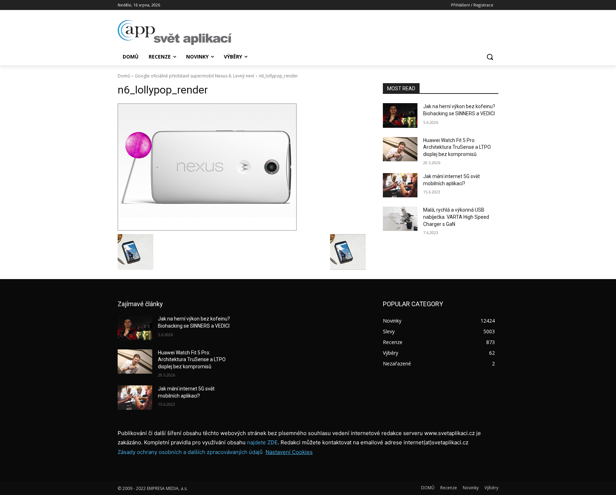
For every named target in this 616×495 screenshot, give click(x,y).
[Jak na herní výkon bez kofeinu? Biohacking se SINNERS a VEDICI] (400, 115)
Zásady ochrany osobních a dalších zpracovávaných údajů (190, 452)
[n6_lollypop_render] (242, 167)
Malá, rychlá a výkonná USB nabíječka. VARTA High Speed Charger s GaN (456, 217)
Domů (124, 76)
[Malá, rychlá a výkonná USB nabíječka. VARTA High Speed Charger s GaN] (400, 219)
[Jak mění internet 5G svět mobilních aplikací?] (400, 185)
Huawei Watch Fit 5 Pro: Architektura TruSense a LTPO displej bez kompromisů (457, 147)
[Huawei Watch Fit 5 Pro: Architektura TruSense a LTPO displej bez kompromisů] (400, 149)
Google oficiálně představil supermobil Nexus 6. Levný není (194, 76)
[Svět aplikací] (175, 32)
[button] (489, 56)
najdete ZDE (262, 442)
